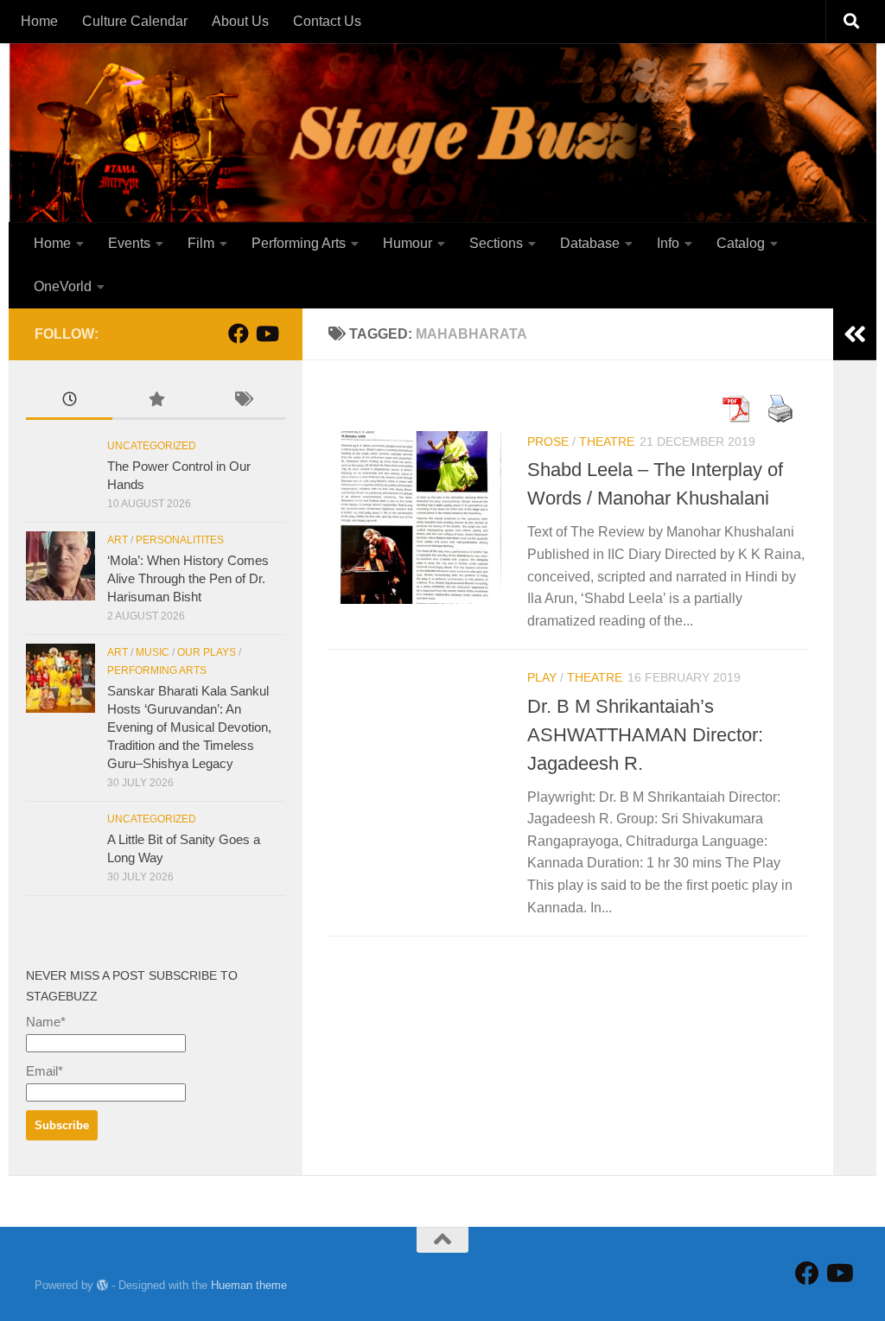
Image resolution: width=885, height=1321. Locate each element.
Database (590, 243)
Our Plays (206, 652)
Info (668, 243)
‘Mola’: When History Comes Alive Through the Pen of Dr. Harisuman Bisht (188, 578)
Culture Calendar (135, 21)
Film (201, 243)
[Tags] (242, 401)
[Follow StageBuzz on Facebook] (238, 333)
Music (152, 652)
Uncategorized (151, 446)
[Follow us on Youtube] (266, 333)
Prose (548, 441)
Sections (496, 243)
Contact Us (327, 21)
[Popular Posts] (155, 401)
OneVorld (63, 286)
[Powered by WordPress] (102, 1285)
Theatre (606, 441)
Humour (407, 243)
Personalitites (180, 540)
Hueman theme (249, 1285)
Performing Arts (298, 243)
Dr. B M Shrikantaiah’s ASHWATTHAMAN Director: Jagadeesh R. (645, 734)
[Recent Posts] (69, 401)
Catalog (740, 243)
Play (542, 677)
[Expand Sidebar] (854, 334)
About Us (240, 21)
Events (129, 243)
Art (117, 540)
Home (39, 21)
